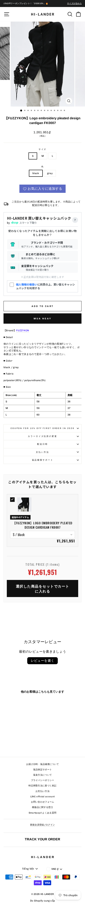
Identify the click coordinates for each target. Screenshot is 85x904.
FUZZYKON (22, 330)
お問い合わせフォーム (42, 802)
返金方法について (42, 775)
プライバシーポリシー (42, 780)
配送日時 (42, 444)
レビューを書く (42, 661)
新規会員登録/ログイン (42, 824)
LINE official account (42, 796)
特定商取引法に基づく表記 (42, 785)
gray (50, 173)
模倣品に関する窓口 (42, 807)
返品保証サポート (42, 769)
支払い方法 (42, 452)
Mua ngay (42, 318)
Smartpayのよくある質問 (43, 812)
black (35, 173)
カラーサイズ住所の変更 (42, 436)
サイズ (43, 149)
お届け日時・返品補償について (42, 764)
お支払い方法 (42, 791)
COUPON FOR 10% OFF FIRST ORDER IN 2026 (42, 428)
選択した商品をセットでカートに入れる (42, 588)
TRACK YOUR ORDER (42, 839)
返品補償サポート (42, 460)
